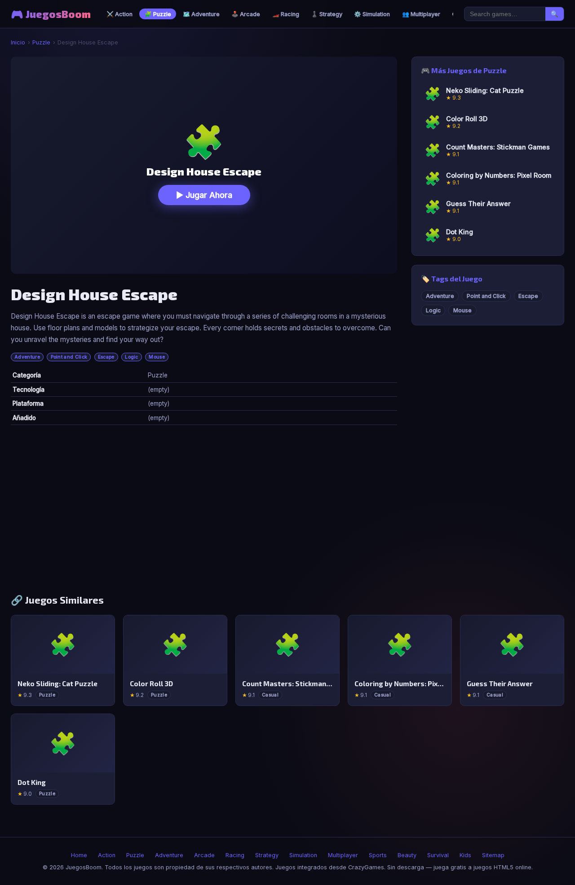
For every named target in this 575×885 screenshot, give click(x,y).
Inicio (18, 42)
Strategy (267, 855)
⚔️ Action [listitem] (119, 14)
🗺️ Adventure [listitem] (201, 14)
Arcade (204, 855)
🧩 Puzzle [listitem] (158, 14)
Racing (235, 855)
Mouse (157, 357)
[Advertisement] (287, 513)
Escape (106, 357)
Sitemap (493, 855)
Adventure (27, 357)
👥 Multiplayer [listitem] (421, 14)
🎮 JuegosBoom (51, 14)
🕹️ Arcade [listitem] (245, 14)
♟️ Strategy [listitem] (326, 14)
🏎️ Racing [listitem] (285, 14)
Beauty (407, 855)
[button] (204, 165)
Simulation (303, 855)
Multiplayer (343, 855)
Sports (378, 855)
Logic (131, 357)
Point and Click (69, 357)
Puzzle (41, 42)
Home (79, 855)
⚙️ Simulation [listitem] (372, 14)
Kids (465, 855)
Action (106, 855)
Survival (438, 855)
